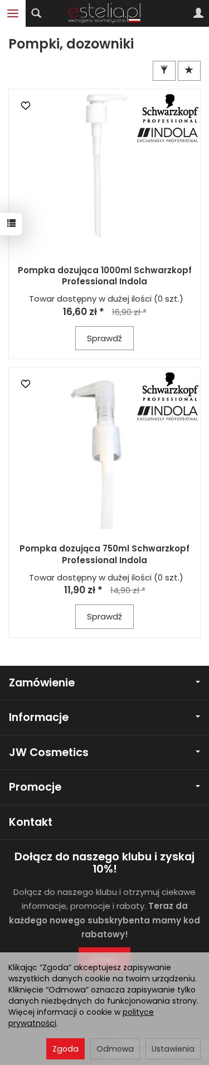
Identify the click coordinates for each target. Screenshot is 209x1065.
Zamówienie (42, 682)
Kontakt (30, 822)
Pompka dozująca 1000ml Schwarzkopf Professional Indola (105, 275)
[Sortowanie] (189, 70)
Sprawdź (104, 338)
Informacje (39, 717)
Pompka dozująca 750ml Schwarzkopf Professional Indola (104, 554)
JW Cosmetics (49, 752)
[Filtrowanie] (164, 70)
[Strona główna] (104, 13)
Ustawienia (173, 1048)
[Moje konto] (198, 13)
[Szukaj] (36, 13)
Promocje (35, 787)
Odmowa (115, 1048)
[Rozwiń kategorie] (13, 13)
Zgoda (65, 1048)
